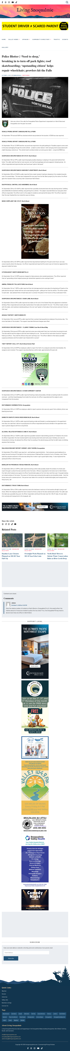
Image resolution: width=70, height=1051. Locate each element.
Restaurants (31, 1017)
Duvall (20, 1013)
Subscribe (11, 958)
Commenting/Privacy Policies (46, 1044)
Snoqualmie (48, 1017)
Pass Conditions (13, 1017)
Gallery (5, 47)
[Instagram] (9, 524)
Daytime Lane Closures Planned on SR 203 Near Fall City (11, 556)
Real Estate (22, 1017)
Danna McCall (17, 75)
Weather (4, 991)
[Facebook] (6, 524)
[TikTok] (12, 524)
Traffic (57, 39)
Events (65, 39)
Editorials (26, 1013)
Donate (4, 994)
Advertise (4, 997)
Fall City (33, 1013)
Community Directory (41, 39)
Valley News (13, 39)
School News (39, 1017)
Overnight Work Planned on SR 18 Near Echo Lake (35, 554)
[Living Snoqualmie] (35, 10)
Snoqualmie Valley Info (59, 1017)
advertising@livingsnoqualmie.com (11, 1038)
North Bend (26, 75)
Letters (55, 1013)
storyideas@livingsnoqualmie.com (11, 1036)
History (49, 1013)
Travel (10, 1020)
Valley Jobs (5, 1000)
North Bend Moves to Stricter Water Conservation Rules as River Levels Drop (57, 556)
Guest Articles (41, 1013)
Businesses (6, 1013)
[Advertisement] (35, 574)
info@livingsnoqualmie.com (9, 1034)
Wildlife (22, 1020)
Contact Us (5, 1005)
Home (4, 39)
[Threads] (3, 524)
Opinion (25, 39)
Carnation (13, 1013)
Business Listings (6, 1002)
